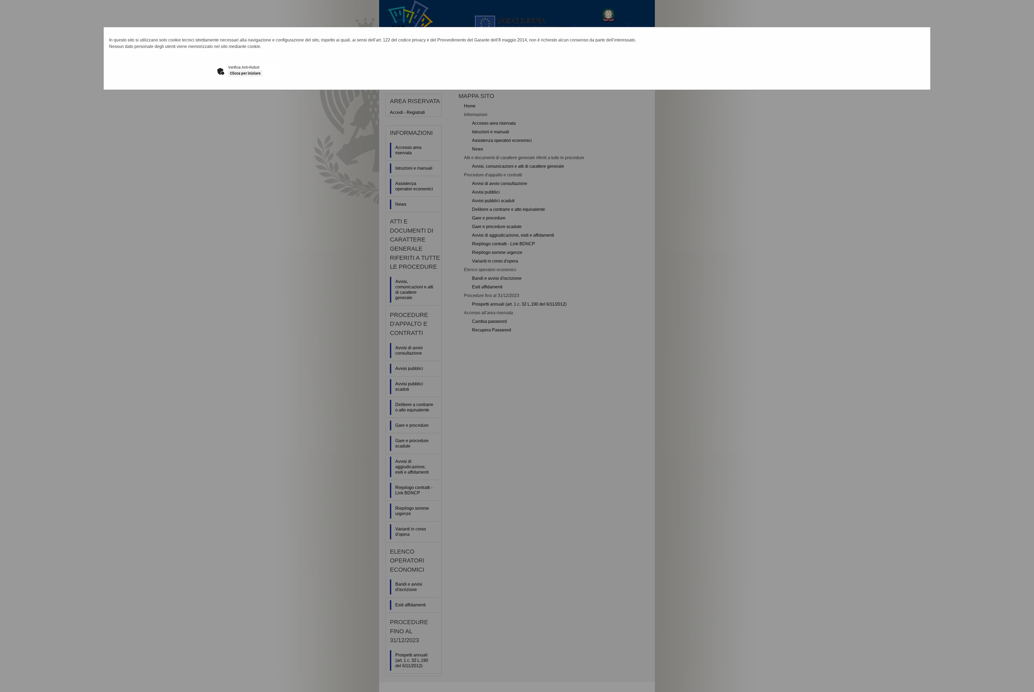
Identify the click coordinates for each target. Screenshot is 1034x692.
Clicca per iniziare (245, 73)
